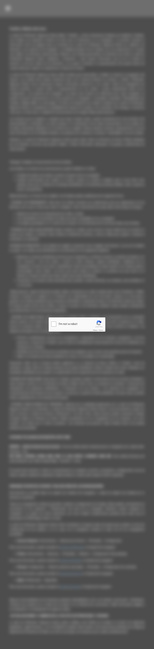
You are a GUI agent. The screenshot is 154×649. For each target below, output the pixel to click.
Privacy (95, 330)
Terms (101, 330)
